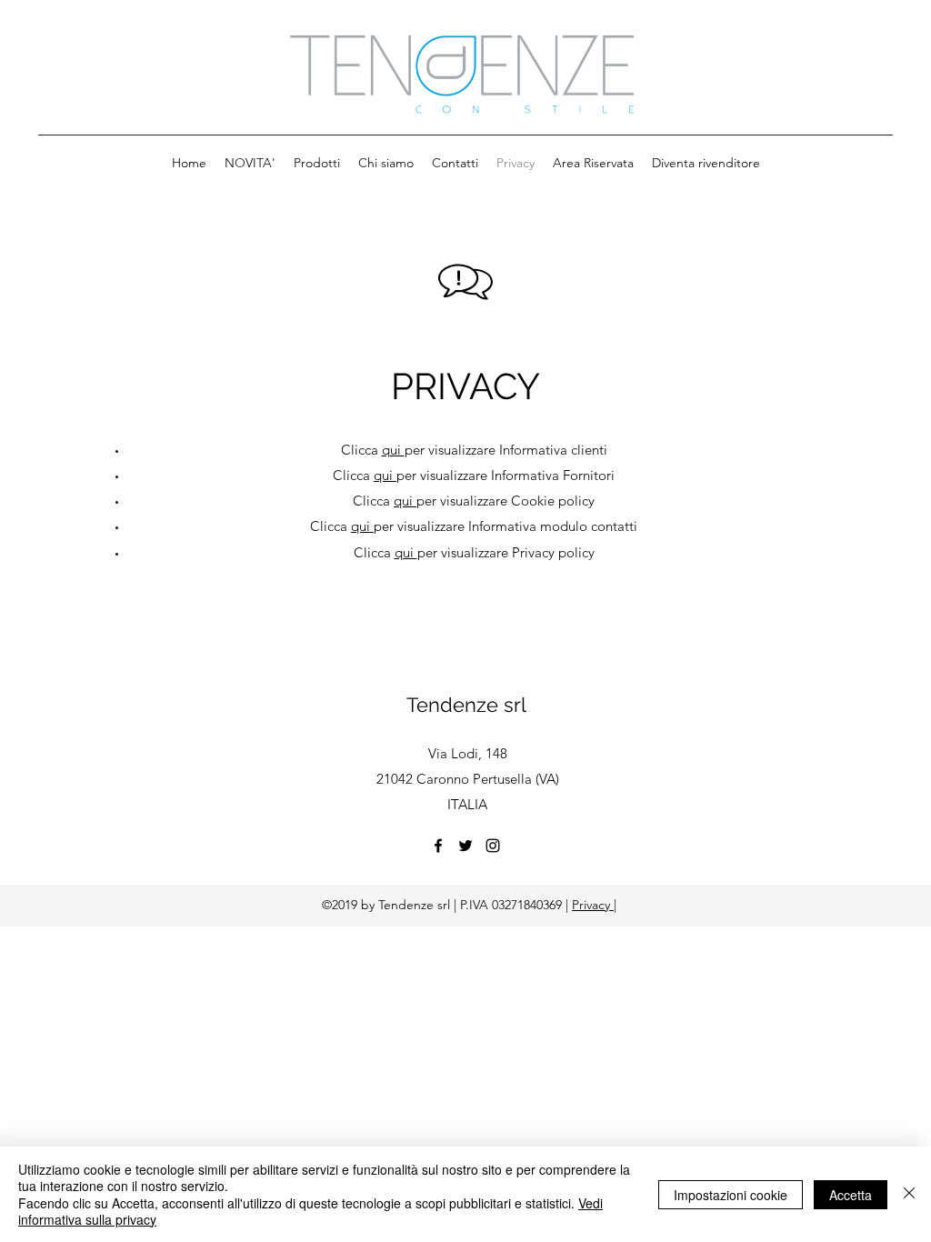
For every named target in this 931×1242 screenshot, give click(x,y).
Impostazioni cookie (730, 1195)
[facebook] (438, 845)
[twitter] (465, 845)
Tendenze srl (466, 704)
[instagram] (493, 845)
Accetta (850, 1195)
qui (393, 449)
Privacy (593, 904)
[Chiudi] (909, 1194)
